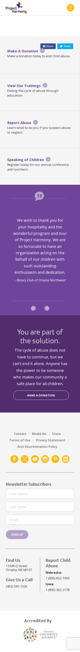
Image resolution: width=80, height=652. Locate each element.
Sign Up (17, 534)
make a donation (41, 395)
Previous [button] (33, 308)
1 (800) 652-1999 (58, 578)
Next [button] (46, 308)
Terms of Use (19, 440)
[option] (40, 250)
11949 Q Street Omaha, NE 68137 (19, 568)
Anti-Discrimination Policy (37, 446)
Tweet (67, 46)
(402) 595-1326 (16, 586)
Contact (20, 433)
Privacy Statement (50, 440)
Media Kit (39, 433)
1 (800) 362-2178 (58, 590)
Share (49, 46)
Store (56, 433)
